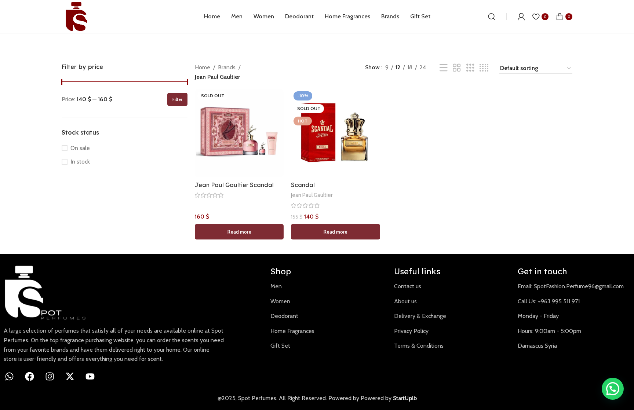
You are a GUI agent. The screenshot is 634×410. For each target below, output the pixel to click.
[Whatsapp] (9, 376)
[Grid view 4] (484, 68)
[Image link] (49, 292)
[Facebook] (29, 376)
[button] (613, 389)
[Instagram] (49, 376)
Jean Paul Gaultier (312, 194)
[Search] (491, 16)
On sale (80, 147)
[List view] (444, 68)
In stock (80, 161)
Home (202, 67)
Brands (227, 67)
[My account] (521, 16)
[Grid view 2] (457, 68)
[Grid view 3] (470, 68)
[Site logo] (76, 15)
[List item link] (326, 286)
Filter (177, 99)
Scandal (303, 184)
